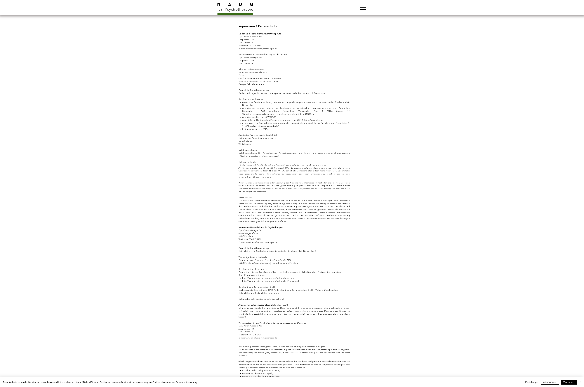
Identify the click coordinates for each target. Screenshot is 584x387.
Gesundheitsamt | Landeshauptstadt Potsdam (276, 263)
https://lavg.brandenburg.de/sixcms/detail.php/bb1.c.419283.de (284, 114)
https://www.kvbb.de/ (268, 126)
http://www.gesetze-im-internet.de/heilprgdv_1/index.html (270, 281)
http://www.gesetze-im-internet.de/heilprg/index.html (268, 278)
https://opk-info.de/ (313, 120)
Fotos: (241, 75)
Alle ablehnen (549, 382)
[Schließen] (580, 382)
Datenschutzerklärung (186, 382)
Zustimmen (568, 382)
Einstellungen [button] (531, 382)
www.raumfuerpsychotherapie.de (261, 337)
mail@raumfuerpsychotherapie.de (261, 48)
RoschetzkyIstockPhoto (256, 72)
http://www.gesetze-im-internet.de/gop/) (259, 155)
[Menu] (363, 8)
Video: (241, 72)
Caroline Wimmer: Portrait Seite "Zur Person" (260, 78)
